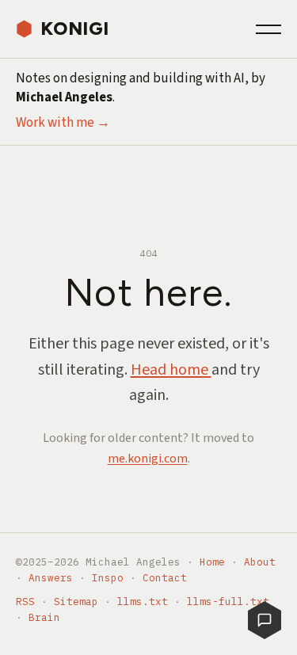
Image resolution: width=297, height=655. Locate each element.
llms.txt (142, 601)
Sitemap (76, 601)
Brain (44, 617)
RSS (25, 601)
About (260, 561)
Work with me (63, 122)
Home (212, 561)
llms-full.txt (228, 601)
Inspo (108, 577)
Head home (171, 370)
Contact (165, 577)
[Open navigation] (268, 29)
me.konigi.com (148, 458)
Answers (51, 577)
